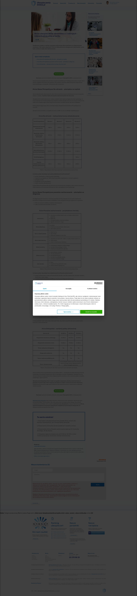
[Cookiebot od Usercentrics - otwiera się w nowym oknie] (95, 283)
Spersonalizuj (67, 311)
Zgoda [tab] (45, 288)
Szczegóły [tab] (68, 288)
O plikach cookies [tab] (92, 288)
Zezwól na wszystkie (91, 311)
